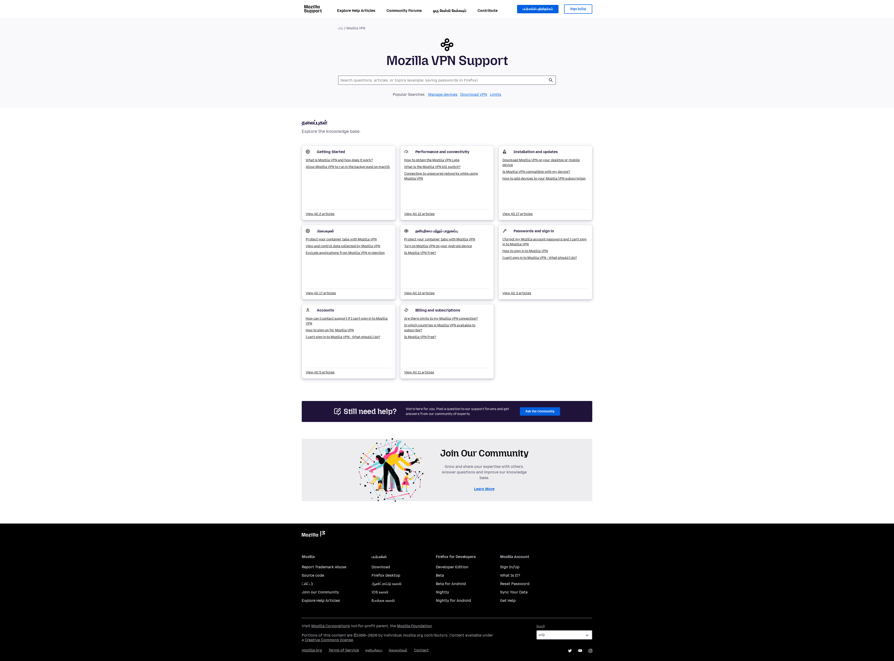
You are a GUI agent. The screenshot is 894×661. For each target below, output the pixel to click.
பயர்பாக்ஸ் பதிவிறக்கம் (538, 9)
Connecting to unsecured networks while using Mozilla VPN (441, 176)
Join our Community (320, 592)
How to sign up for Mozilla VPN (330, 330)
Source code (313, 575)
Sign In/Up (578, 9)
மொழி (540, 626)
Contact (421, 650)
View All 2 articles (320, 214)
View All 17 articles (517, 214)
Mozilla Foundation (414, 626)
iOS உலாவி (380, 592)
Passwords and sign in (534, 231)
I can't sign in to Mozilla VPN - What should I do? (539, 258)
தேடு (551, 80)
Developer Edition (452, 567)
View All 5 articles (320, 372)
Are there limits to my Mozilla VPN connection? (441, 319)
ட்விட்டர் (307, 584)
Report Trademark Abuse (324, 567)
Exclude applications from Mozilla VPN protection (345, 253)
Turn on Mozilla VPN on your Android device (438, 246)
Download (381, 567)
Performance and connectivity (442, 152)
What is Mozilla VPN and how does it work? (339, 160)
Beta (440, 575)
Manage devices (442, 94)
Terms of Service (343, 650)
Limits (495, 94)
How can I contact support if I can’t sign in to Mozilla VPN (347, 321)
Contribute (487, 10)
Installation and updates (536, 152)
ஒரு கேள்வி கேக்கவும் (449, 10)
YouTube (580, 651)
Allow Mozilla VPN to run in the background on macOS (348, 167)
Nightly (442, 592)
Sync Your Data (514, 592)
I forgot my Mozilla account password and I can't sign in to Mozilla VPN (544, 241)
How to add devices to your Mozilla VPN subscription (544, 179)
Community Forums (404, 10)
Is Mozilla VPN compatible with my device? (536, 172)
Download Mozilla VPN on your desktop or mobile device (541, 162)
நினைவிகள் (398, 650)
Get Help (508, 600)
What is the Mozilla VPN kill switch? (432, 167)
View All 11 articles (419, 372)
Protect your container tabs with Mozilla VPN (341, 239)
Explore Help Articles (356, 10)
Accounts (325, 310)
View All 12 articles (419, 214)
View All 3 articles (516, 293)
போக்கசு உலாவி (383, 600)
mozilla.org (312, 650)
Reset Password (514, 584)
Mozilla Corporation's (330, 626)
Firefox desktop (386, 575)
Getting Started (331, 152)
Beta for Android (451, 584)
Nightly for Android (453, 600)
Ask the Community (540, 411)
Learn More (484, 489)
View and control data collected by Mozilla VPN (343, 246)
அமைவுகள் (325, 231)
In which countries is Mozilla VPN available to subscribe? (439, 327)
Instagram (590, 651)
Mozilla (313, 534)
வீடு (340, 28)
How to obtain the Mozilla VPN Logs (432, 160)
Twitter (570, 651)
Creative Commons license (329, 640)
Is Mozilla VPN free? (420, 253)
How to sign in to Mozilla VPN (525, 251)
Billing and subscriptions (437, 310)
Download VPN (473, 94)
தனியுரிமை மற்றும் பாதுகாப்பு (436, 231)
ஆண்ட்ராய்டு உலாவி (387, 584)
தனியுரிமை (373, 650)
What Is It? (510, 575)
